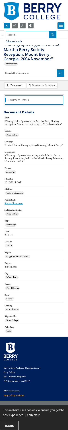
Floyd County (12, 288)
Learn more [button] (32, 415)
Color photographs (14, 193)
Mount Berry (12, 277)
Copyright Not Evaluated (17, 256)
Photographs (11, 63)
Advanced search (14, 41)
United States (12, 309)
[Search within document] (60, 73)
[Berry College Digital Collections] (33, 11)
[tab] (34, 100)
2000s (9, 245)
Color (8, 331)
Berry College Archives (14, 395)
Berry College (12, 134)
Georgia (10, 298)
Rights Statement (14, 203)
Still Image (11, 224)
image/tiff (10, 172)
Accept (9, 425)
